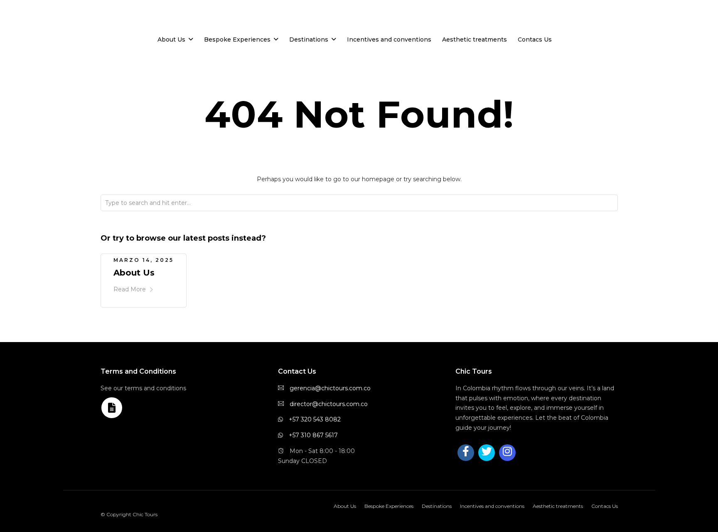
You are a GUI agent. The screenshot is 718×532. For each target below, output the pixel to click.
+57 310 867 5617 (313, 435)
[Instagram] (74, 21)
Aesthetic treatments (474, 39)
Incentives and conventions (389, 39)
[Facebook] (465, 452)
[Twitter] (486, 452)
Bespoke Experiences (237, 39)
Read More (129, 289)
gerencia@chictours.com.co (330, 388)
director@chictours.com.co (329, 404)
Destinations (308, 39)
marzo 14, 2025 (143, 260)
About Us (171, 39)
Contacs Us (535, 39)
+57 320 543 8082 (315, 419)
